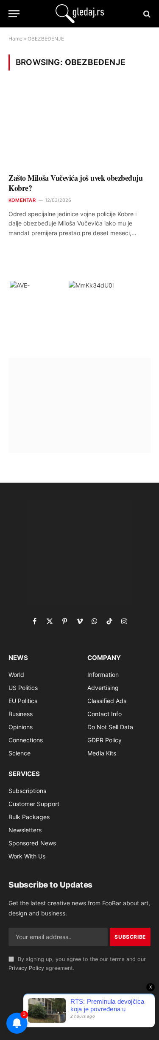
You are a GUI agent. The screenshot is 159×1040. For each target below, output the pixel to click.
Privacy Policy (26, 968)
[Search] (146, 13)
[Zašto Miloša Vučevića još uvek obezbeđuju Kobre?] (79, 127)
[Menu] (14, 13)
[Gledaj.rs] (80, 13)
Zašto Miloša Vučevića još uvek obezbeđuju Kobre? (75, 182)
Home (15, 38)
